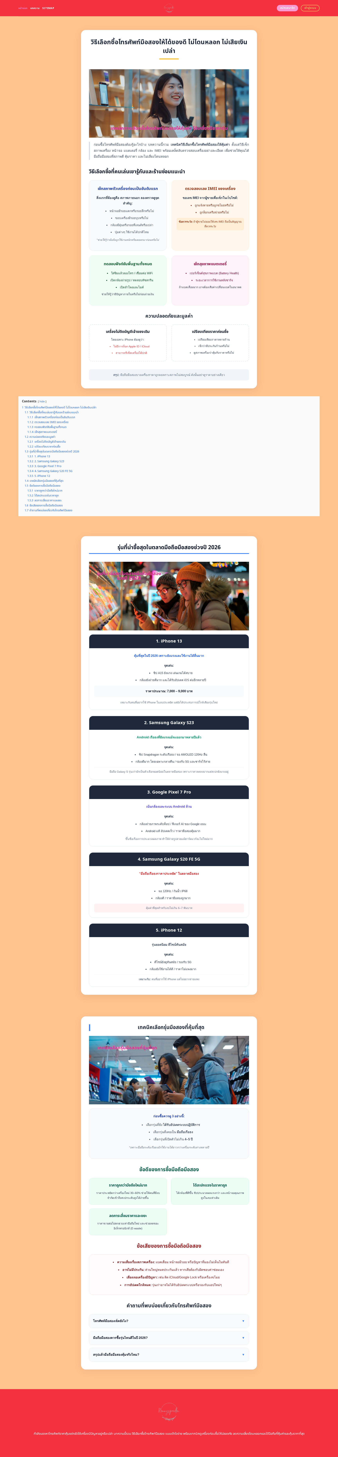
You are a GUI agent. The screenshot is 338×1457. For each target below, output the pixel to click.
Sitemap (48, 8)
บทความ (35, 8)
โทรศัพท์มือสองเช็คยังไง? (169, 1321)
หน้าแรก (23, 8)
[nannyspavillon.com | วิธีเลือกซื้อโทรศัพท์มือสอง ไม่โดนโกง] (169, 8)
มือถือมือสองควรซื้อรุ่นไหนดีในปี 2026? (169, 1337)
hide (42, 402)
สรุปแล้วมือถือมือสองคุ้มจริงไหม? (169, 1354)
